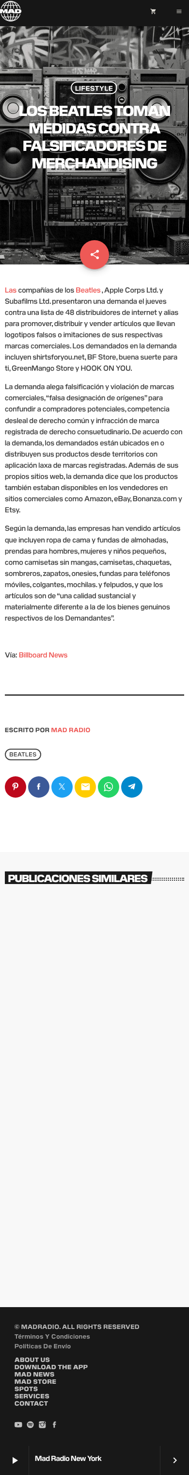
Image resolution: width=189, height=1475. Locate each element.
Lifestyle (94, 87)
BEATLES (23, 754)
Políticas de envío (43, 1346)
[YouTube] (18, 1425)
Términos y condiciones (52, 1336)
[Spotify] (30, 1425)
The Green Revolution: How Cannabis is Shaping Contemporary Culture (82, 1242)
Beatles (88, 290)
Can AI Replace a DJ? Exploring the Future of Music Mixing (90, 1047)
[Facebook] (54, 1425)
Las (10, 290)
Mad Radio (71, 729)
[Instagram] (43, 1425)
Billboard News (43, 654)
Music (26, 1025)
